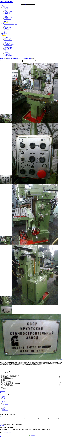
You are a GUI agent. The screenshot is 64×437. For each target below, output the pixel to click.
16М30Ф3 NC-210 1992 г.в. (8, 52)
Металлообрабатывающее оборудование (10, 24)
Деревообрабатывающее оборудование (10, 25)
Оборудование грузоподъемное (9, 31)
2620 (5, 42)
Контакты (3, 56)
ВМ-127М (5, 46)
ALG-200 (3, 405)
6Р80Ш (3, 406)
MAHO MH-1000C (5, 404)
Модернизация (4, 33)
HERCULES (6, 15)
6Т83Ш (3, 409)
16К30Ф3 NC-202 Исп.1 (8, 39)
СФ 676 (3, 403)
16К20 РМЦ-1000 (7, 36)
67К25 (3, 402)
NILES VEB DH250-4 (7, 19)
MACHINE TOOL (6, 2)
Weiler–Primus (6, 18)
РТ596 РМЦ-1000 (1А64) (8, 17)
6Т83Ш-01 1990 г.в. (5, 410)
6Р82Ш (5, 10)
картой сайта (2, 425)
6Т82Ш (3, 398)
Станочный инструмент (8, 29)
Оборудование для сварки (8, 26)
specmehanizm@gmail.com (6, 432)
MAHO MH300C (7, 49)
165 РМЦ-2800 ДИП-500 (8, 48)
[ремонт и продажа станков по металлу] (0, 436)
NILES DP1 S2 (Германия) (8, 41)
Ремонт (3, 32)
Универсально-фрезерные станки (26, 58)
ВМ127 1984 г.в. (6, 21)
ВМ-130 (3, 401)
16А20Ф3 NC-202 (7, 37)
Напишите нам (2, 391)
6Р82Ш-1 (3, 397)
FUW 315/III (4, 408)
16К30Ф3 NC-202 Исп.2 (8, 38)
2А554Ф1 (5, 16)
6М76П (3, 407)
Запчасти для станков (7, 27)
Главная (1, 58)
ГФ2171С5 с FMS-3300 (7, 14)
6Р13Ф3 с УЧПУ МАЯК (8, 40)
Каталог (3, 23)
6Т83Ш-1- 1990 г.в (7, 53)
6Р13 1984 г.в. (6, 50)
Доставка (3, 34)
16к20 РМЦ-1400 (7, 8)
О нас (3, 5)
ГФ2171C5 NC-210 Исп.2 (8, 11)
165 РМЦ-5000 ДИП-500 (8, 47)
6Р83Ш (5, 20)
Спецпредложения (5, 7)
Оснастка (5, 28)
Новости (3, 6)
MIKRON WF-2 (4, 399)
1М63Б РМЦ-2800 (7, 12)
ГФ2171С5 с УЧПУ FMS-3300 (9, 44)
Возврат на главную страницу (5, 392)
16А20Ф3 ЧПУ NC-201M (8, 54)
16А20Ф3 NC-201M (7, 13)
